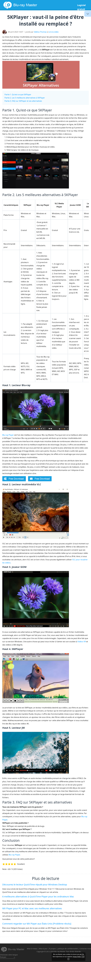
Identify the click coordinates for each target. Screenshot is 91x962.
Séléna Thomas (40, 32)
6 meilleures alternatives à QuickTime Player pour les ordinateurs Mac (38, 896)
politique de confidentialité (68, 949)
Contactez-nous (85, 949)
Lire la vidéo (54, 32)
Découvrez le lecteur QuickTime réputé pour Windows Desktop (34, 884)
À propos (52, 949)
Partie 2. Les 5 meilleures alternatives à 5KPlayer (25, 98)
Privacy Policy (77, 957)
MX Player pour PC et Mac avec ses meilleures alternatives (32, 908)
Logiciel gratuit (81, 7)
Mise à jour (43, 949)
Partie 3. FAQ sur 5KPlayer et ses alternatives (23, 101)
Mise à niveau (32, 949)
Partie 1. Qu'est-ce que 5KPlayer (18, 94)
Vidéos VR (81, 641)
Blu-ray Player (8, 435)
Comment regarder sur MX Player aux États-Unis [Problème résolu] (36, 923)
